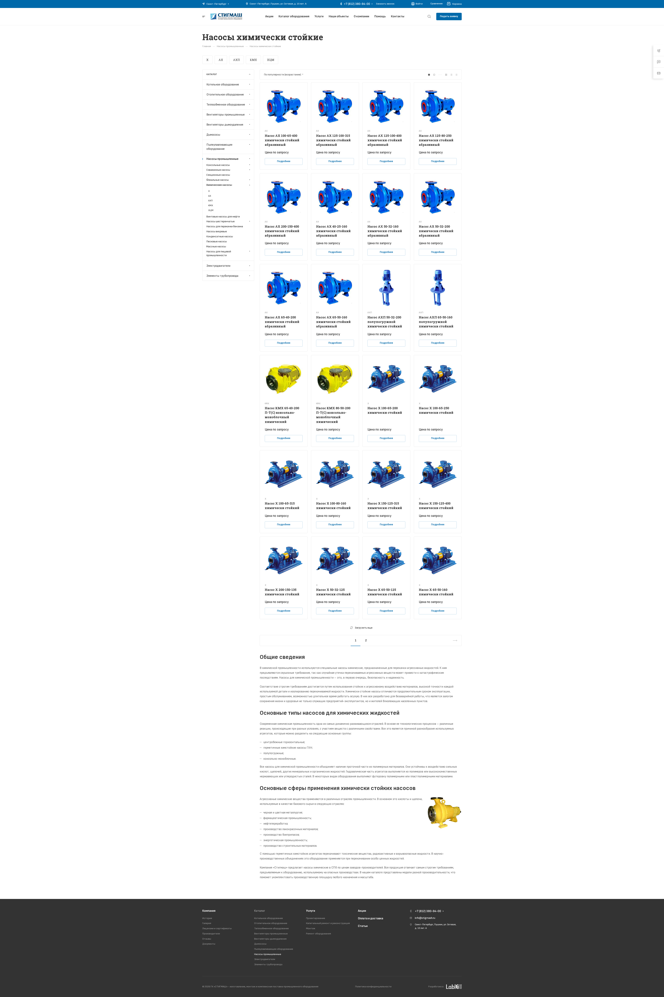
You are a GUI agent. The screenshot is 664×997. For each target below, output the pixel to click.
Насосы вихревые (216, 231)
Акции (362, 911)
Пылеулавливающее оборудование (219, 146)
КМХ (253, 60)
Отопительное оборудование (225, 94)
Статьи (363, 926)
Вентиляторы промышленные (225, 114)
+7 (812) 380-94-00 (357, 4)
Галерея (206, 923)
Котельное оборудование (222, 84)
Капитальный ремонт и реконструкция (328, 923)
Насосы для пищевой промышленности (218, 253)
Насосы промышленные (222, 159)
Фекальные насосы (217, 180)
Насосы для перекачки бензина (224, 226)
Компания (208, 911)
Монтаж (310, 928)
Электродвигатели (218, 266)
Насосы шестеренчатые (220, 221)
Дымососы (213, 134)
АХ (221, 60)
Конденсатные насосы (219, 236)
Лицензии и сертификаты (217, 928)
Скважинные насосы (218, 170)
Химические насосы (219, 185)
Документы (208, 943)
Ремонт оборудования (318, 933)
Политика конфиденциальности (373, 986)
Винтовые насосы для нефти (223, 216)
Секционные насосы (218, 175)
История (207, 918)
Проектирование (315, 918)
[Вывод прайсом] (456, 74)
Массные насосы (216, 246)
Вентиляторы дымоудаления (224, 124)
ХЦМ (270, 60)
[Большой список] (434, 74)
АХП (236, 60)
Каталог (259, 911)
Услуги (310, 911)
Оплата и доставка (370, 918)
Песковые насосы (216, 241)
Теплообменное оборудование (225, 104)
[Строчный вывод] (451, 74)
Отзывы (206, 938)
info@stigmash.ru (425, 918)
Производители (211, 933)
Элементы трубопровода (222, 276)
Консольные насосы (218, 165)
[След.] (454, 640)
